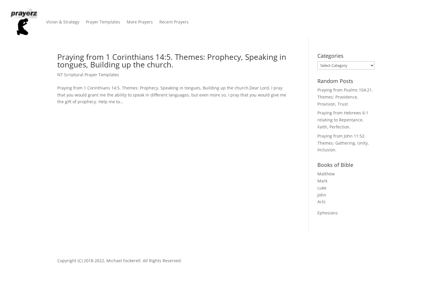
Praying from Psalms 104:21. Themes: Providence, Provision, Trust (345, 97)
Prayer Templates (103, 22)
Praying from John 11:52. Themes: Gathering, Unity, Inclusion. (343, 143)
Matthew (326, 174)
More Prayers (140, 22)
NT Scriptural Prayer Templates (88, 74)
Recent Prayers (174, 22)
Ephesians (327, 213)
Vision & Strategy (62, 22)
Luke (321, 188)
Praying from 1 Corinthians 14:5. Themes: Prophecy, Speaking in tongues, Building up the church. (171, 61)
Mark (322, 181)
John (321, 195)
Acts (321, 201)
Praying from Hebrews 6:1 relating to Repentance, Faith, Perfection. (342, 120)
